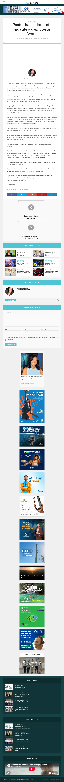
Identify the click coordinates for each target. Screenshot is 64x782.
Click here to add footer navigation (52, 779)
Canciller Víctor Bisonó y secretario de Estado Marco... (51, 254)
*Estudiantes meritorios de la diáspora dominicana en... (51, 272)
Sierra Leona (25, 189)
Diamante (11, 189)
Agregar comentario (31, 38)
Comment (8, 313)
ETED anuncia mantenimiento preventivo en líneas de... (22, 687)
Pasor (18, 189)
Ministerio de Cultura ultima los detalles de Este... (32, 664)
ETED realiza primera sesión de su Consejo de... (22, 701)
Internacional (32, 21)
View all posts (10, 300)
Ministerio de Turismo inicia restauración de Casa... (21, 709)
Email (25, 329)
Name (7, 329)
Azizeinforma (44, 38)
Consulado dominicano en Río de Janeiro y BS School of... (51, 263)
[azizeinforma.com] (32, 2)
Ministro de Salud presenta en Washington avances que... (23, 254)
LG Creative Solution (28, 779)
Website (43, 329)
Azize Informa (12, 779)
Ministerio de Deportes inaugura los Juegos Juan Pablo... (23, 263)
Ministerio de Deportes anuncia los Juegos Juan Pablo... (23, 272)
